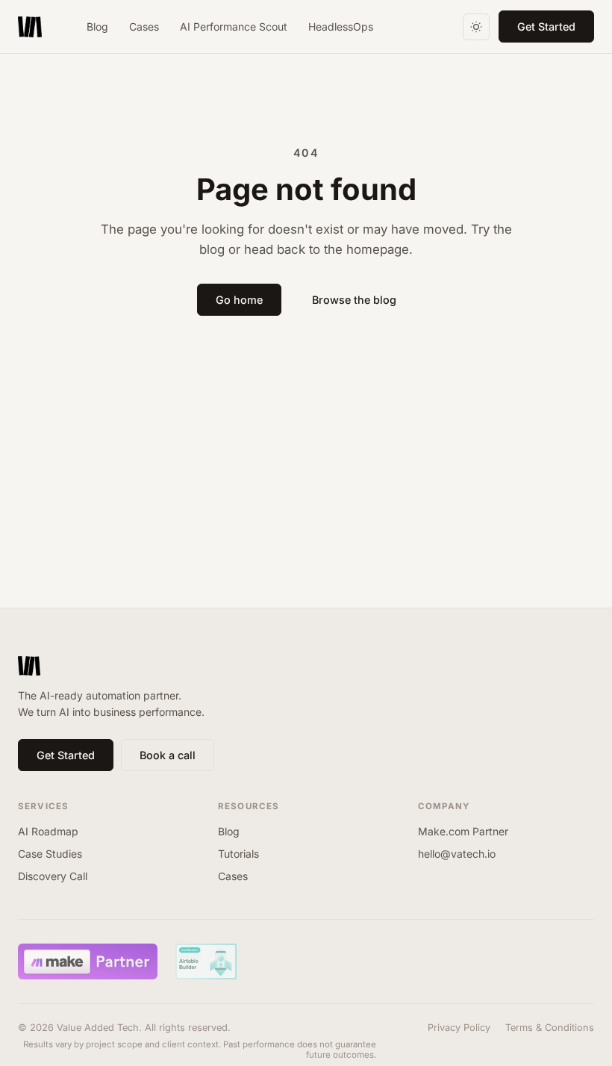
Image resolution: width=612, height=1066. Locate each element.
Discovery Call (52, 876)
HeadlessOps (340, 26)
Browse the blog (354, 299)
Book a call (168, 755)
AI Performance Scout (233, 26)
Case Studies (50, 853)
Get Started (546, 26)
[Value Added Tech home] (30, 26)
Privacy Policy (459, 1027)
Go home (239, 299)
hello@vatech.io (457, 853)
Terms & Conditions (549, 1027)
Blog (97, 26)
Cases (144, 26)
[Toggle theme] (476, 26)
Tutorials (238, 853)
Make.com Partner (463, 831)
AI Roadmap (48, 831)
